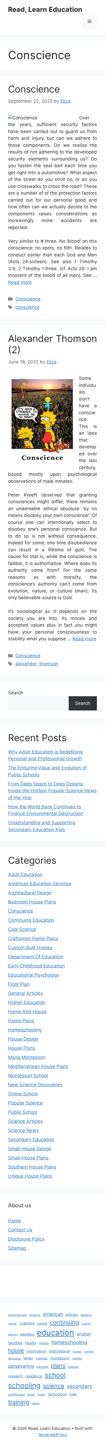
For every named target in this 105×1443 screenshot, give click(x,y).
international (59, 1351)
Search (15, 692)
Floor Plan (19, 984)
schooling (24, 1385)
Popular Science (25, 1103)
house (16, 1350)
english (84, 1334)
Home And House (27, 1011)
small (31, 1394)
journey (89, 1351)
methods (42, 1358)
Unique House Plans (30, 1176)
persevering (21, 1366)
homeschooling (69, 1342)
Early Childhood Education (36, 966)
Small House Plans (28, 1157)
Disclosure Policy (26, 1239)
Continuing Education (31, 920)
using (36, 1403)
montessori (59, 1358)
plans (58, 1365)
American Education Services (39, 883)
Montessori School (28, 1075)
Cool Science (22, 929)
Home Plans (21, 1020)
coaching (26, 1323)
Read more (20, 282)
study (41, 1394)
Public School (22, 1112)
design (13, 1334)
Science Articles (25, 1121)
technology (57, 1394)
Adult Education (25, 874)
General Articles (25, 993)
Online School (23, 1093)
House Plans (21, 1048)
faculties (15, 1343)
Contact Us (20, 1230)
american (53, 1314)
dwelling (27, 1334)
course (86, 1323)
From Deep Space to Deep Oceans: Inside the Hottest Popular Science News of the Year (52, 790)
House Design (23, 1039)
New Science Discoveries (35, 1084)
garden (44, 1343)
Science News (23, 1130)
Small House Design (29, 1148)
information (36, 1351)
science (53, 1385)
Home (14, 1220)
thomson (48, 663)
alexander (26, 663)
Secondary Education (31, 1139)
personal (42, 1367)
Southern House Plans (32, 1167)
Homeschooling (24, 1030)
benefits (86, 1315)
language (14, 1358)
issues (76, 1351)
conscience (27, 307)
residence (34, 1376)
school (55, 1375)
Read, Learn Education (45, 9)
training (18, 1402)
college (42, 1323)
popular (73, 1367)
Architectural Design (30, 892)
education (55, 1332)
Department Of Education (35, 956)
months (77, 1358)
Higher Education (26, 1002)
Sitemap (17, 1248)
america (34, 1315)
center (12, 1323)
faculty (30, 1343)
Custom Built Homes (30, 947)
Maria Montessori (27, 1057)
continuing (64, 1322)
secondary (79, 1386)
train (73, 1394)
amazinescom (17, 1315)
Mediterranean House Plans (38, 1066)
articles (72, 1314)
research (15, 1376)
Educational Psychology (33, 975)
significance (16, 1394)
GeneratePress (52, 1434)
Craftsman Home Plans (33, 938)
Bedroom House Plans (32, 902)
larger (28, 1358)
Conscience (34, 89)
